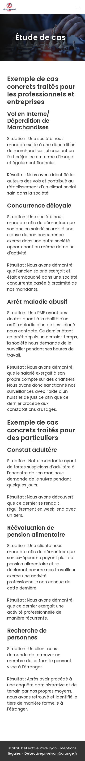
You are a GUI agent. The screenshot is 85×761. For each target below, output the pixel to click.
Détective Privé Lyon (39, 748)
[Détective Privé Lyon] (9, 7)
